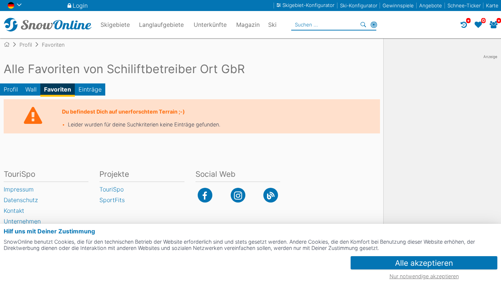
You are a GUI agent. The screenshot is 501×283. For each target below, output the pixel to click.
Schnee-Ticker (464, 5)
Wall (31, 89)
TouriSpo (111, 189)
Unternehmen (22, 221)
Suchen (363, 24)
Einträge (90, 89)
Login (80, 5)
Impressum (19, 189)
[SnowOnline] (48, 24)
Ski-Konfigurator (358, 5)
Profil (11, 89)
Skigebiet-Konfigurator (308, 5)
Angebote (430, 5)
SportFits (112, 200)
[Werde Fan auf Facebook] (205, 195)
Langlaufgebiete (161, 24)
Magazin (248, 24)
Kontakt (14, 210)
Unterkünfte (210, 24)
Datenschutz (21, 200)
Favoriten (57, 89)
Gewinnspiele (398, 5)
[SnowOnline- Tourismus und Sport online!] (10, 44)
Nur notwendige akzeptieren (424, 276)
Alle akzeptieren (424, 263)
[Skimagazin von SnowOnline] (270, 195)
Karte (492, 5)
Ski (272, 24)
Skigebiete (115, 24)
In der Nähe (374, 24)
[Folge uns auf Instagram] (238, 195)
